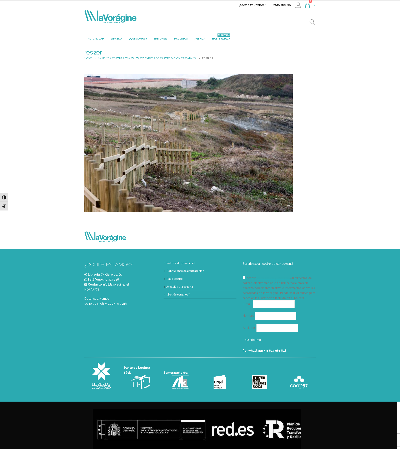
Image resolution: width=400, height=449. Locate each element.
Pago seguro (282, 5)
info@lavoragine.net (115, 284)
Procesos (181, 38)
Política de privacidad (180, 263)
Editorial (160, 38)
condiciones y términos (273, 278)
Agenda (200, 38)
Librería (116, 38)
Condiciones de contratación (185, 271)
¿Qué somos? (138, 38)
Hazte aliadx (221, 37)
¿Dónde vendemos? (252, 5)
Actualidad (96, 38)
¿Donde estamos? (178, 294)
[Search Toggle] (312, 22)
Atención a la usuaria (179, 286)
